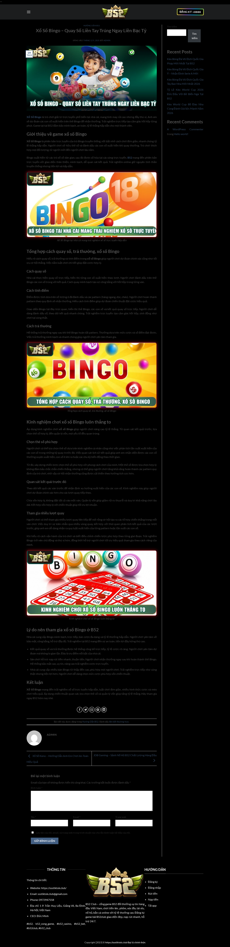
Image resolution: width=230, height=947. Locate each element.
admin (107, 40)
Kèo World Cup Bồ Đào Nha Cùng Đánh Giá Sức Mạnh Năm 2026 (185, 108)
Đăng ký (153, 881)
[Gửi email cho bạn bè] (92, 709)
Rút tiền (152, 893)
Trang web (120, 817)
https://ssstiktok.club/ (54, 888)
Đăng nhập (154, 887)
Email (76, 817)
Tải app (152, 905)
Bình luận (36, 787)
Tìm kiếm (172, 26)
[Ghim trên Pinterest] (98, 709)
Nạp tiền (153, 899)
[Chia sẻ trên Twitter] (85, 709)
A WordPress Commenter (185, 129)
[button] (29, 12)
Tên (33, 817)
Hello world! (181, 134)
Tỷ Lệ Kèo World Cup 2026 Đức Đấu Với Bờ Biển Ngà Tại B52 (185, 94)
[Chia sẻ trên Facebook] (79, 709)
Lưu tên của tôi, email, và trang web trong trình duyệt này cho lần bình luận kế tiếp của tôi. (83, 832)
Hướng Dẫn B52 (92, 25)
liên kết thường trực (119, 721)
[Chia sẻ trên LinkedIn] (104, 709)
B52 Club (91, 904)
